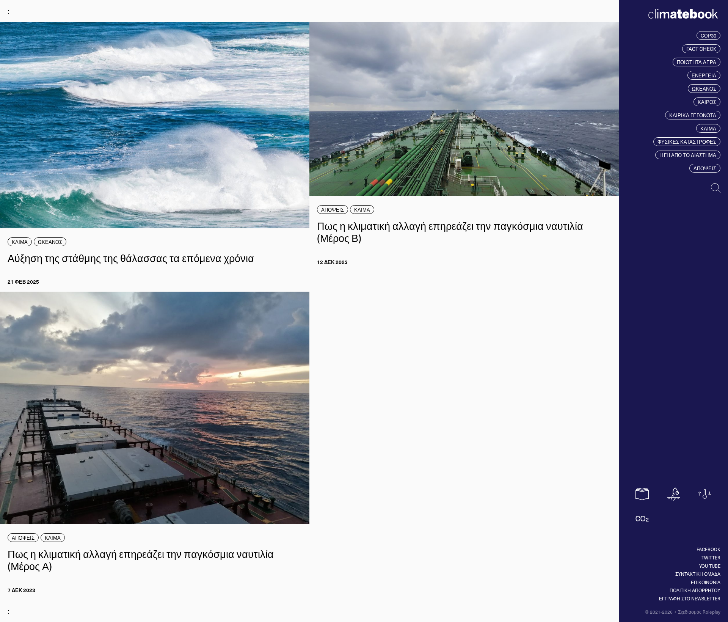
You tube (709, 565)
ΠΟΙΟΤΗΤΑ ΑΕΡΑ (696, 62)
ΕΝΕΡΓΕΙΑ (704, 75)
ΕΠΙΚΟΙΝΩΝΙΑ (705, 582)
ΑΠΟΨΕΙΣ (704, 168)
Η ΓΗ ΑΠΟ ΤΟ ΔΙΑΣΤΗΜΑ (687, 155)
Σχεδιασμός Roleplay (699, 611)
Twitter (710, 557)
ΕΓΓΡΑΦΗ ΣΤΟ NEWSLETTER (689, 598)
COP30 (708, 35)
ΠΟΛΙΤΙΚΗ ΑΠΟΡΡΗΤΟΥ (695, 590)
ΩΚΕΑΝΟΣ (704, 88)
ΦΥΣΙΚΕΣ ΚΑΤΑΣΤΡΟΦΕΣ (686, 141)
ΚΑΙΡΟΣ (707, 101)
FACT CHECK (701, 48)
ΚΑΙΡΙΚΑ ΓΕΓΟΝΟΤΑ (692, 115)
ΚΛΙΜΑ (708, 128)
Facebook (708, 549)
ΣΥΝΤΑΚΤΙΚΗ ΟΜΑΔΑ (697, 573)
